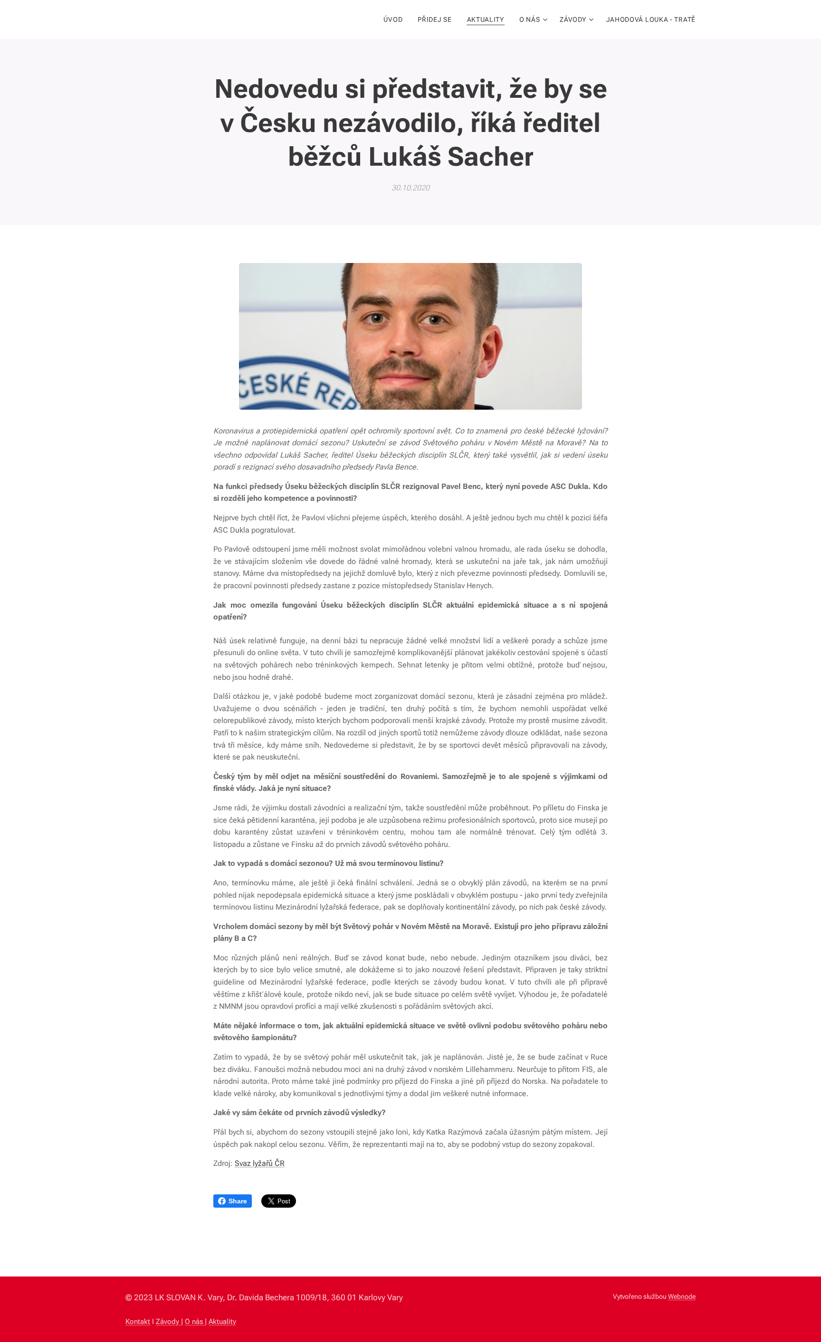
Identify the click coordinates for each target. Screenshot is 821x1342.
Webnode (682, 1296)
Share (238, 1201)
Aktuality (222, 1321)
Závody (168, 1321)
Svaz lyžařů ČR (260, 1163)
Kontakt (137, 1321)
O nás (195, 1321)
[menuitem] (395, 19)
